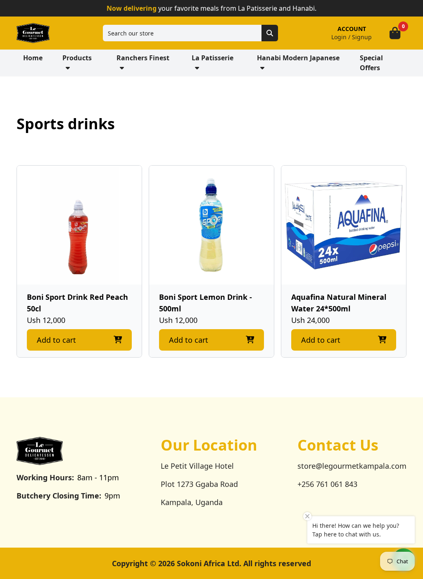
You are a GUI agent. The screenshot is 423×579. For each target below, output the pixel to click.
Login (339, 37)
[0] (395, 33)
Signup (362, 37)
